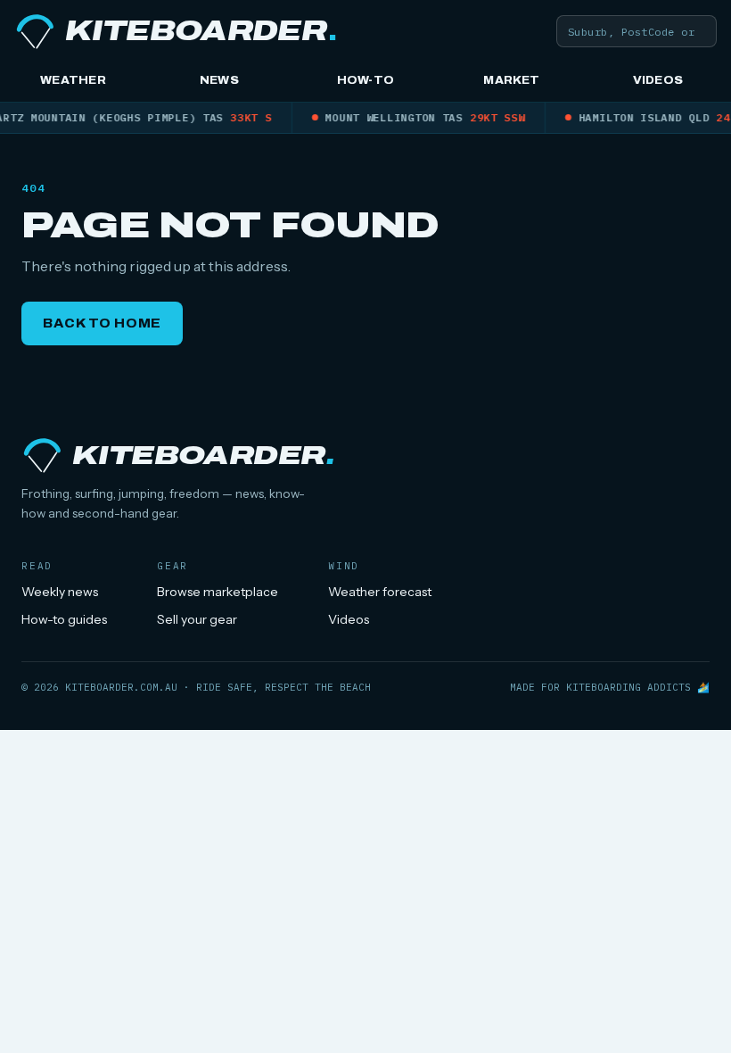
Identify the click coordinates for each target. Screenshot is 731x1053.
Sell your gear (197, 619)
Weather (73, 80)
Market (511, 80)
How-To (365, 80)
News (219, 80)
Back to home (102, 323)
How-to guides (64, 619)
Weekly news (59, 592)
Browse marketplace (217, 592)
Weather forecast (379, 592)
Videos (658, 80)
